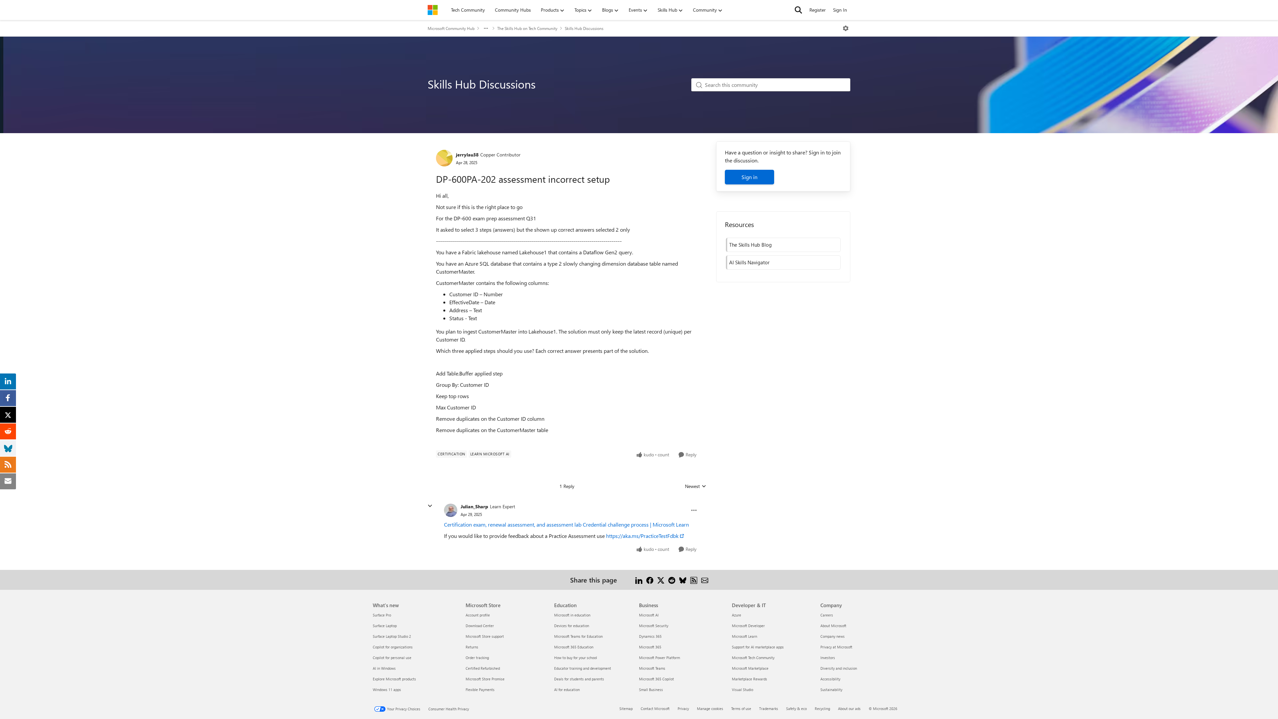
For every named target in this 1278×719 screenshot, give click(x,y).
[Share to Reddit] (671, 579)
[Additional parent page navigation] (486, 28)
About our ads (849, 708)
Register (817, 10)
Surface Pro (382, 614)
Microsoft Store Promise (485, 678)
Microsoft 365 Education (573, 646)
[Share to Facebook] (649, 579)
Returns (472, 646)
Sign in (749, 176)
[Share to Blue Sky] (682, 579)
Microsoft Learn (744, 636)
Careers (826, 614)
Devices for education (571, 625)
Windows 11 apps (387, 689)
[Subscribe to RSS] (693, 579)
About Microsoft (833, 625)
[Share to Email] (704, 579)
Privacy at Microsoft (836, 646)
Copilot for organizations (393, 646)
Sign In (840, 10)
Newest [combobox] (695, 486)
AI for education (567, 689)
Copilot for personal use (392, 657)
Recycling (822, 708)
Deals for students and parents (579, 678)
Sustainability (831, 689)
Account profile (478, 614)
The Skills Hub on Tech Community (527, 28)
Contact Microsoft (655, 708)
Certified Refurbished (483, 668)
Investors (827, 657)
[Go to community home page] (433, 10)
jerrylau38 (467, 154)
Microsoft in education (572, 614)
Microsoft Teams (652, 668)
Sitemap (626, 708)
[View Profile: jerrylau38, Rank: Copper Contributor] (444, 158)
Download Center (480, 625)
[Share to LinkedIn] (638, 579)
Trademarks (768, 708)
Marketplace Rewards (749, 678)
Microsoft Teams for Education (578, 636)
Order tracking (477, 657)
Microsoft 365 (650, 646)
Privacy (683, 708)
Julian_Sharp (474, 506)
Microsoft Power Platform (659, 657)
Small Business (651, 689)
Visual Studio (742, 689)
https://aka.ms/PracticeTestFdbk (642, 535)
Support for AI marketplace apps (758, 646)
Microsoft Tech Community (753, 657)
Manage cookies (710, 708)
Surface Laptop (385, 625)
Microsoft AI (649, 614)
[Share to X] (660, 579)
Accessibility (830, 678)
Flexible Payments (480, 689)
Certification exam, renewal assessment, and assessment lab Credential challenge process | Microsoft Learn (566, 524)
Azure (736, 614)
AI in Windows (384, 668)
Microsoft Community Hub (451, 28)
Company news (832, 636)
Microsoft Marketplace (750, 668)
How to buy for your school (575, 657)
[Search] (798, 10)
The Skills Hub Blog (750, 244)
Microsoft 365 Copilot (656, 678)
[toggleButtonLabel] (845, 28)
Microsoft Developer (748, 625)
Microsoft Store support (485, 636)
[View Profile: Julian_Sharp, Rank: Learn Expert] (450, 510)
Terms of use (741, 708)
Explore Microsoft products (394, 678)
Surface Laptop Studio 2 (392, 636)
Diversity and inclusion (838, 668)
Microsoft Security (653, 625)
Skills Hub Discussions (584, 28)
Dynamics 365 (650, 636)
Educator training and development (582, 668)
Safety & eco (796, 708)
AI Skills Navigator (749, 262)
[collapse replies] (430, 506)
